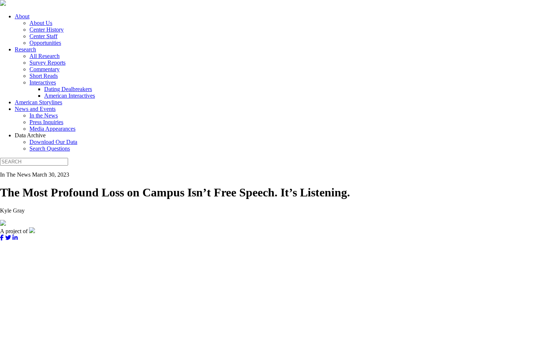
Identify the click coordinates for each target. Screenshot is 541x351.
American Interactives (69, 96)
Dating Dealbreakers (68, 89)
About (22, 16)
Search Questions (49, 148)
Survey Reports (47, 62)
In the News (43, 115)
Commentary (44, 69)
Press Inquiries (46, 122)
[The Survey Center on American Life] (3, 4)
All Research (44, 56)
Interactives (42, 82)
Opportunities (45, 43)
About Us (40, 23)
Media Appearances (52, 129)
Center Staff (43, 36)
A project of (14, 231)
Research (25, 49)
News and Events (35, 109)
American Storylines (38, 102)
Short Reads (43, 76)
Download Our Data (53, 142)
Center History (46, 29)
